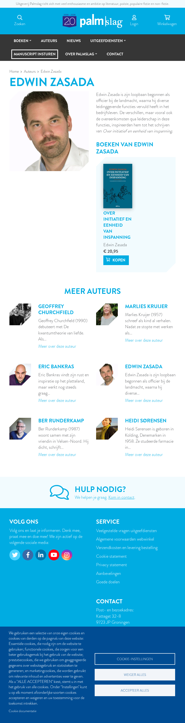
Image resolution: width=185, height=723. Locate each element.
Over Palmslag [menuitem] (77, 56)
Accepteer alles (135, 690)
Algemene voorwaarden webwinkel (125, 539)
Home (14, 71)
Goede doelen (108, 582)
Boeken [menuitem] (18, 43)
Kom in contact (121, 497)
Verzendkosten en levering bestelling (127, 547)
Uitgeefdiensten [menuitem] (104, 43)
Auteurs (30, 71)
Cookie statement (111, 556)
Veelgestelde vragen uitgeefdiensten (126, 531)
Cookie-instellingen (135, 659)
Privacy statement (111, 565)
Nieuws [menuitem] (74, 40)
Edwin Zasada (115, 245)
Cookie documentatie (22, 711)
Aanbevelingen (108, 573)
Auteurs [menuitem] (49, 40)
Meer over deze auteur (57, 346)
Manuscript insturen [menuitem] (35, 54)
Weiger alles (135, 674)
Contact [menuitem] (115, 54)
